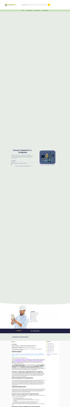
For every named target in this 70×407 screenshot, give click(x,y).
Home (23, 10)
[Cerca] (49, 5)
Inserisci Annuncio (45, 10)
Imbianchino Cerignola (19, 354)
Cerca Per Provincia (29, 10)
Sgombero (42, 164)
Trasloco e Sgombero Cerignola (28, 354)
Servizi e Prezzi (37, 10)
